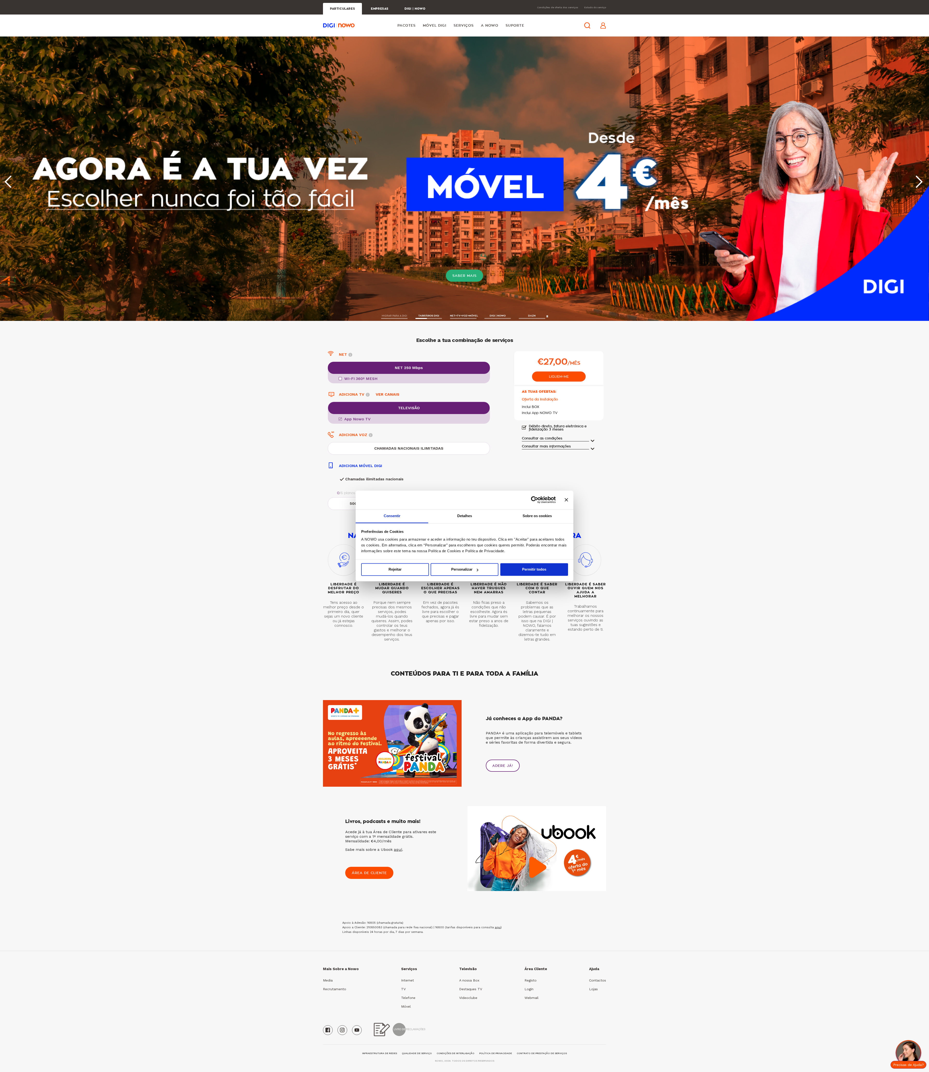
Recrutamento (334, 989)
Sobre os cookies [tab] (537, 516)
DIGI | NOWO (415, 9)
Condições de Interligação (455, 1053)
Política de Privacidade (495, 1053)
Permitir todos (534, 569)
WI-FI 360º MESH (360, 378)
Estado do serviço (595, 7)
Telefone (408, 998)
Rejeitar (395, 569)
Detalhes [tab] (464, 516)
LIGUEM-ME (559, 376)
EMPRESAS (380, 9)
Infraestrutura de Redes (379, 1053)
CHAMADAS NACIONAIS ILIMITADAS (408, 448)
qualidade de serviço (417, 1053)
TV (403, 989)
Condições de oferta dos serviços (557, 7)
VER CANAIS (387, 394)
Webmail (531, 998)
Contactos (597, 980)
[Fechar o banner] (566, 500)
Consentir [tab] (392, 516)
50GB (355, 503)
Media (328, 980)
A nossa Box (469, 980)
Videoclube (468, 998)
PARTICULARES (342, 9)
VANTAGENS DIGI (464, 275)
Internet (407, 980)
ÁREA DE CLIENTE (369, 873)
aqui (398, 849)
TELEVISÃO (409, 408)
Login (528, 989)
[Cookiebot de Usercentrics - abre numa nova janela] (534, 500)
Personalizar (461, 569)
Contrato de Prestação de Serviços (542, 1053)
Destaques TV (470, 989)
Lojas (593, 989)
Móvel (406, 1006)
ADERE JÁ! (502, 765)
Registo (530, 980)
